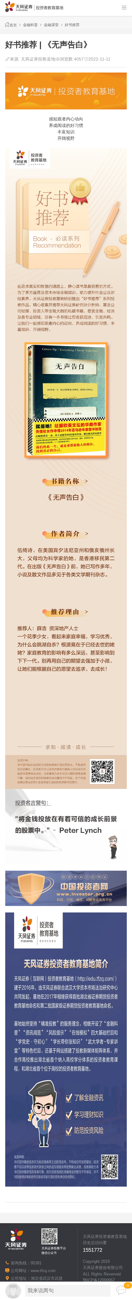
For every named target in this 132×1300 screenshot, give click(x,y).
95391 (36, 1263)
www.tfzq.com (43, 1270)
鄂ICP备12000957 (99, 1280)
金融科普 (30, 25)
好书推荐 (72, 25)
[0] (121, 1290)
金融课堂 (51, 25)
